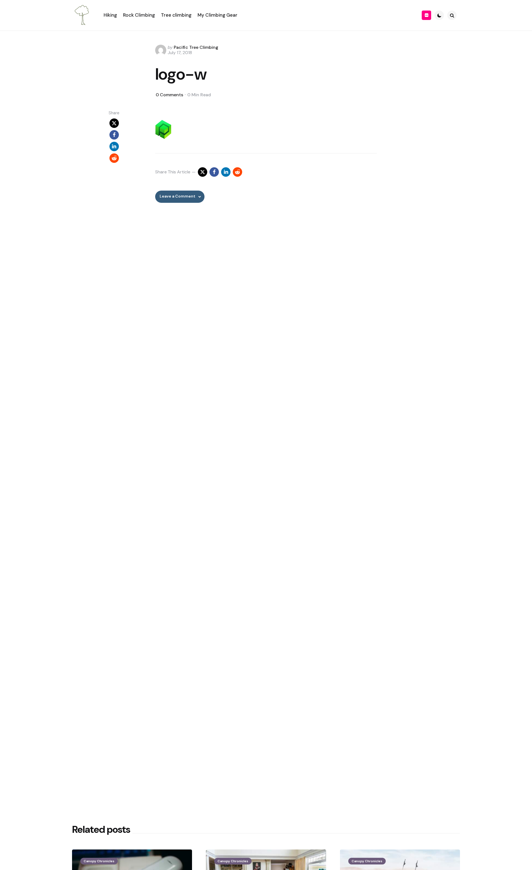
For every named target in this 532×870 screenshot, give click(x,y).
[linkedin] (114, 146)
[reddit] (114, 158)
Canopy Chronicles (99, 861)
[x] (114, 123)
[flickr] (426, 15)
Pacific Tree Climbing (196, 47)
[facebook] (114, 135)
